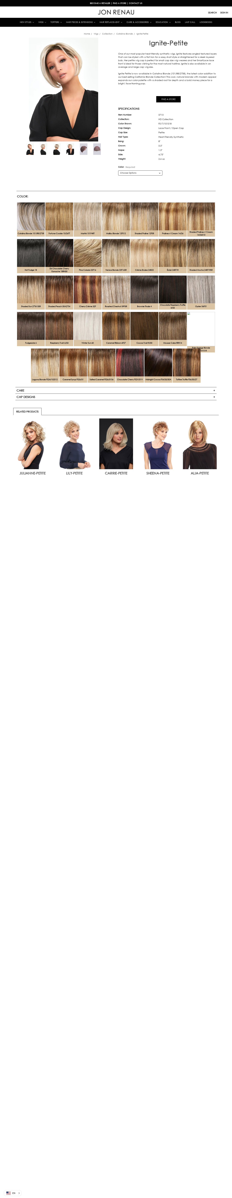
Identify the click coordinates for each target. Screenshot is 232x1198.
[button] (12, 1193)
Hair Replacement (110, 22)
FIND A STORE (168, 99)
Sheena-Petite (157, 473)
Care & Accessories (138, 22)
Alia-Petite (200, 473)
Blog (178, 22)
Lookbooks (206, 22)
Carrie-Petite (116, 473)
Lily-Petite (74, 473)
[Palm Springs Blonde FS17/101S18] (201, 329)
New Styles (26, 22)
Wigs (41, 22)
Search (212, 12)
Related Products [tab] (27, 411)
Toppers (55, 22)
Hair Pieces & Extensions (79, 22)
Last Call (190, 22)
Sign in (224, 12)
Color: (126, 167)
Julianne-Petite (32, 473)
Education (162, 22)
